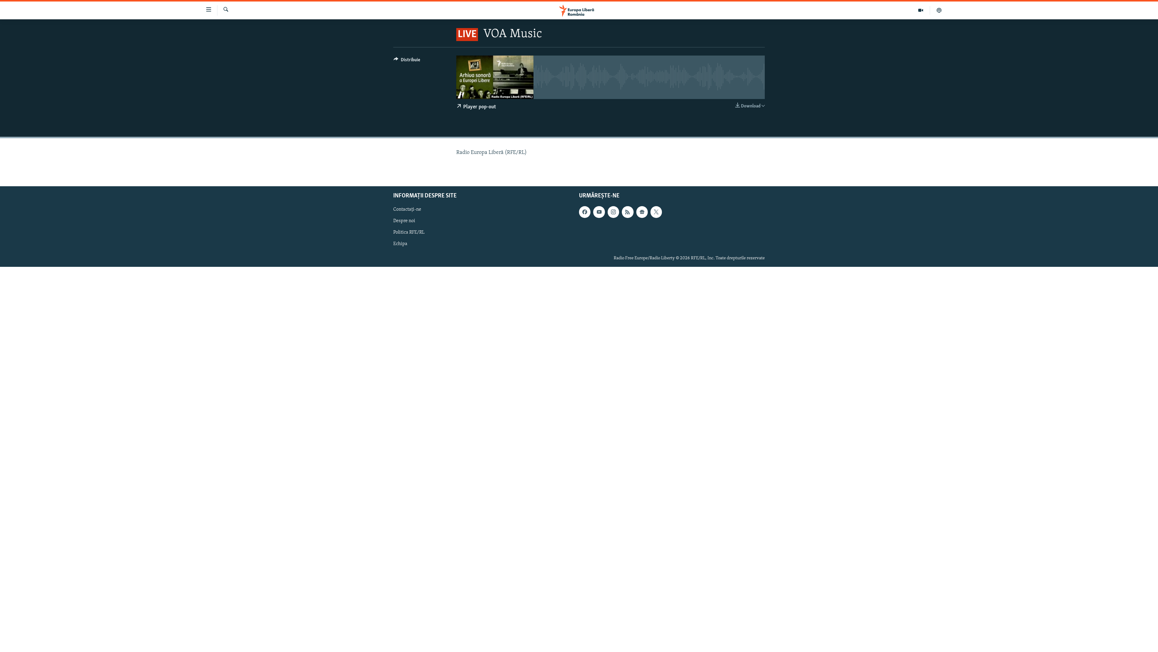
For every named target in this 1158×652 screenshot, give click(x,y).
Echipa (400, 243)
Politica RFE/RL (409, 232)
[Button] (407, 61)
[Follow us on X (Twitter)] (656, 212)
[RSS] (627, 212)
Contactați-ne (407, 209)
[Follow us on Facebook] (584, 212)
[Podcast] (939, 10)
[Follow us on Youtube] (599, 212)
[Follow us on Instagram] (613, 212)
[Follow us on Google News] (642, 212)
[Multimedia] (921, 10)
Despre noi (404, 221)
